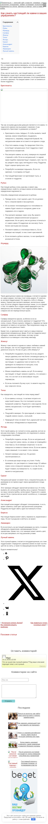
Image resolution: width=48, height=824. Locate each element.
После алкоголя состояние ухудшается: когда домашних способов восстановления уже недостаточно (29, 755)
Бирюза (5, 46)
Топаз (5, 37)
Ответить (42, 666)
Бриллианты (7, 26)
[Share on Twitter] (26, 603)
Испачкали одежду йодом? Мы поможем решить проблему (12, 625)
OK (33, 819)
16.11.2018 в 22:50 (9, 659)
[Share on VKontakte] (7, 609)
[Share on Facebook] (6, 554)
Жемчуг (5, 35)
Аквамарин (7, 49)
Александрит (7, 44)
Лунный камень (8, 51)
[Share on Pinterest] (7, 559)
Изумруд (6, 30)
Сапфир (6, 33)
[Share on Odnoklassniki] (7, 615)
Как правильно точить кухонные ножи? (39, 624)
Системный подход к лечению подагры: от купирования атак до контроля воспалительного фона (29, 765)
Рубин (5, 28)
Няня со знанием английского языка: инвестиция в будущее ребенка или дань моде (29, 735)
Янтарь (5, 40)
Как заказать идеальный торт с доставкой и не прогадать (29, 724)
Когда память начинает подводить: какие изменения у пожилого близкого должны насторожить (29, 745)
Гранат (5, 42)
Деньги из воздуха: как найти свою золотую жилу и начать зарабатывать (29, 715)
